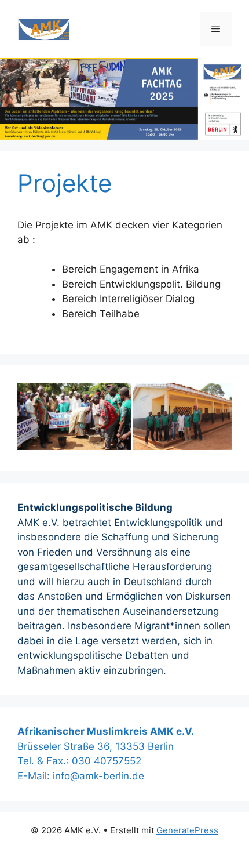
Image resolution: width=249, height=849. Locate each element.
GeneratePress (187, 830)
